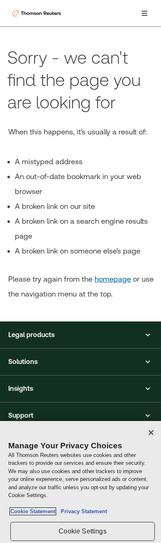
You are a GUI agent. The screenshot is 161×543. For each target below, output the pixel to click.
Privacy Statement (82, 511)
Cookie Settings (82, 531)
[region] (80, 482)
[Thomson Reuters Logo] (37, 13)
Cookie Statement (32, 511)
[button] (80, 335)
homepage (113, 279)
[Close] (151, 432)
